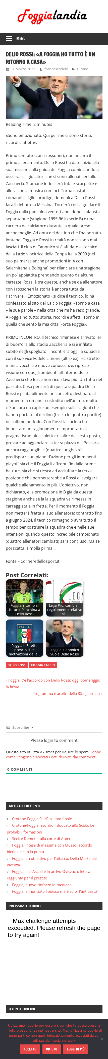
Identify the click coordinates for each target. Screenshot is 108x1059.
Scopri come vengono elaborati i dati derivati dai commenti (53, 754)
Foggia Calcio (43, 665)
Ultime (82, 69)
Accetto (30, 1049)
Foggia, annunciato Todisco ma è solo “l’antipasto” (55, 891)
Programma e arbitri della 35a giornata (66, 693)
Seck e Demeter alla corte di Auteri (42, 838)
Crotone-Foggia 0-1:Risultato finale (42, 818)
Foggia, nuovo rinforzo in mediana (42, 884)
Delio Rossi (17, 665)
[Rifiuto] (101, 1038)
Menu (21, 38)
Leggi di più (76, 1049)
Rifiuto (51, 1049)
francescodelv (56, 69)
